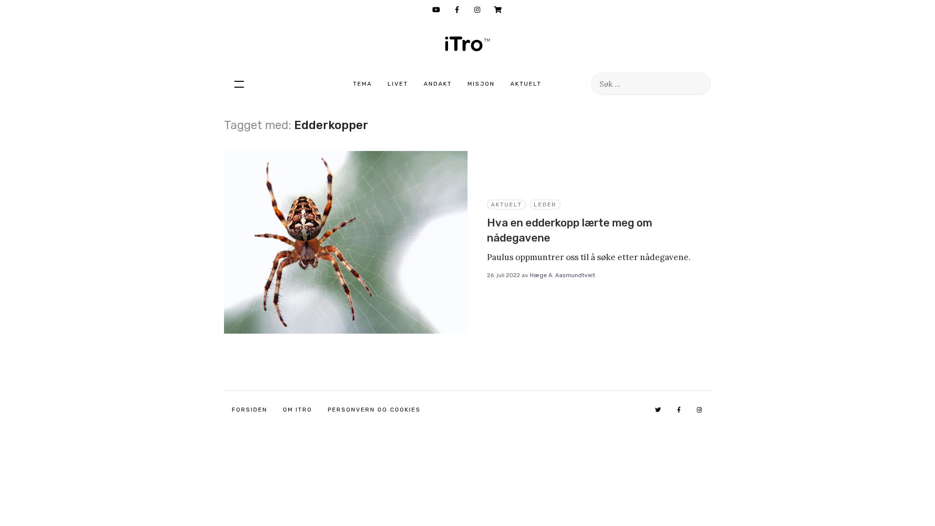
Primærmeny (239, 84)
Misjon (481, 83)
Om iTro (297, 409)
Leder (545, 204)
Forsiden (249, 409)
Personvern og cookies (374, 409)
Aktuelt (526, 83)
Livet (398, 83)
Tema (362, 83)
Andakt (438, 83)
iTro (467, 44)
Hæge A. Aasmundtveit (562, 275)
